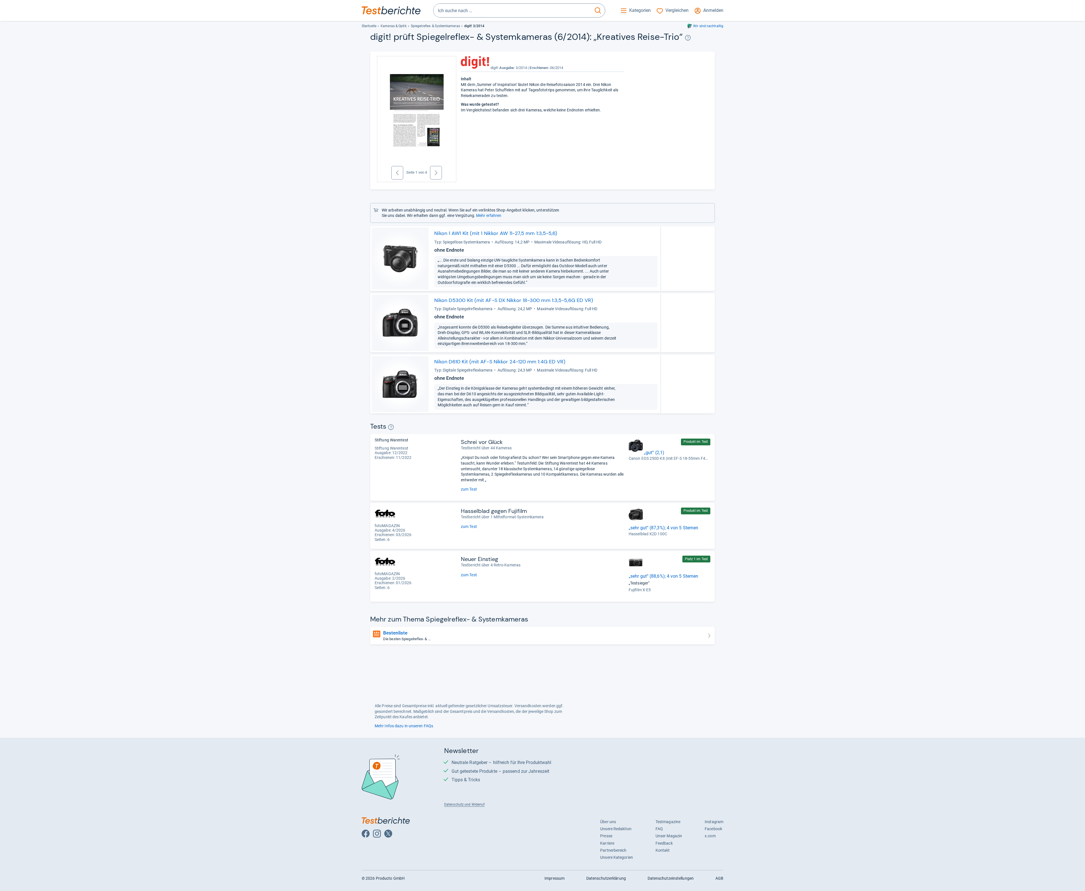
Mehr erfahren (488, 215)
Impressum (554, 878)
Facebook (713, 829)
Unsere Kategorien (616, 857)
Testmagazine (668, 821)
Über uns (608, 821)
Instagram (714, 821)
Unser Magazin (669, 836)
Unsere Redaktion (616, 829)
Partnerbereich (613, 850)
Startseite (369, 26)
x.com (710, 836)
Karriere (607, 843)
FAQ (659, 829)
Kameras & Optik (393, 26)
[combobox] (512, 10)
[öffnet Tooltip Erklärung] (688, 38)
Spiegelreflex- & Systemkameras (435, 26)
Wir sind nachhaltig (708, 26)
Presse (606, 836)
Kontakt (663, 850)
